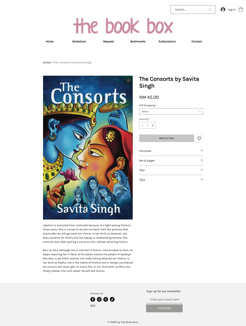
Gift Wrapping (148, 105)
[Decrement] (142, 125)
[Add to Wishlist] (199, 138)
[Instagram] (99, 299)
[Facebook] (92, 299)
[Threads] (105, 299)
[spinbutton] (147, 125)
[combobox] (171, 111)
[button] (241, 9)
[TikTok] (112, 299)
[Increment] (153, 125)
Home (47, 62)
